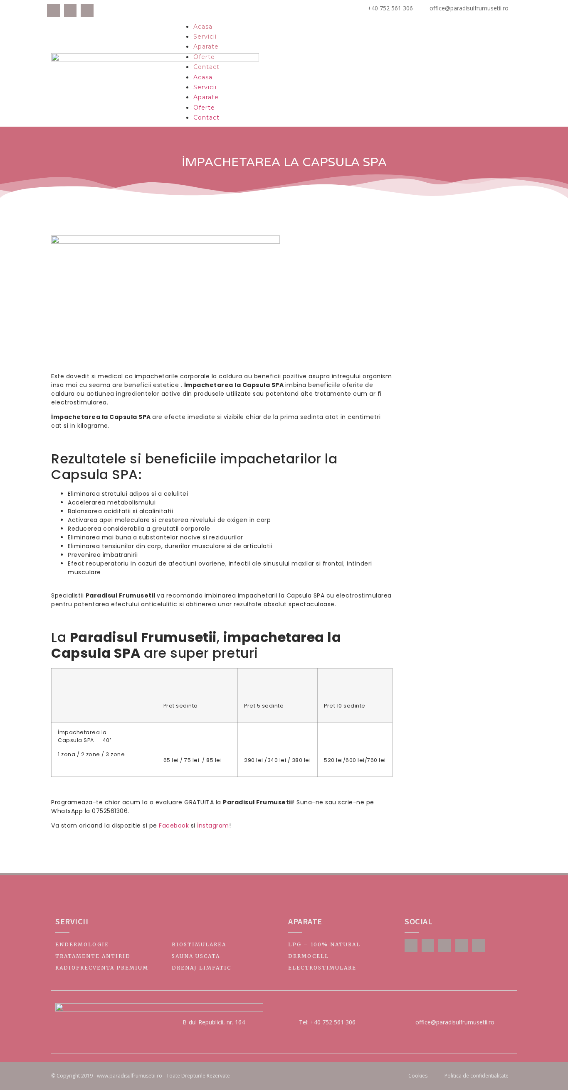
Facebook (174, 825)
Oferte (204, 57)
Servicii (205, 36)
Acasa (202, 26)
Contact (206, 67)
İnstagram (213, 825)
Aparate (206, 46)
